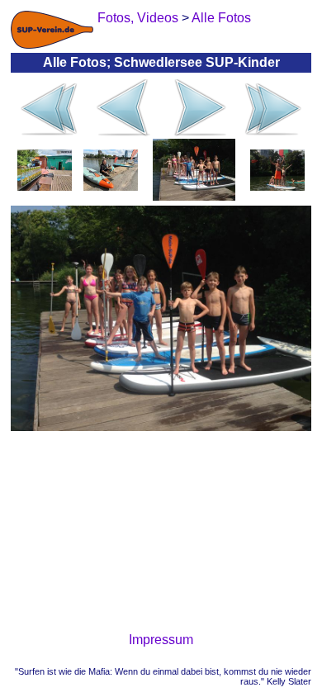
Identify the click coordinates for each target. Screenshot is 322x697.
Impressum (161, 640)
